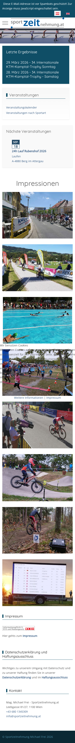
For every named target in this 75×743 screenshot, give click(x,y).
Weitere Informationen (28, 397)
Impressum (53, 397)
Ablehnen (44, 391)
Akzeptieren (15, 391)
